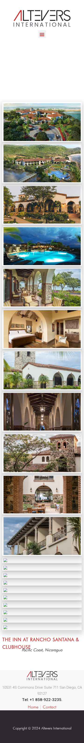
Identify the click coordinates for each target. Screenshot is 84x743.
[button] (42, 34)
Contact (49, 706)
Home (33, 706)
